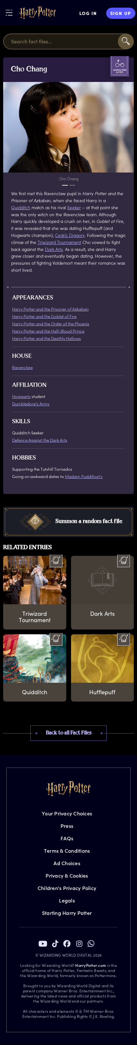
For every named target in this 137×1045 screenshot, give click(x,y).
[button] (68, 522)
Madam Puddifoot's (84, 476)
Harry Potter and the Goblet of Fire (44, 316)
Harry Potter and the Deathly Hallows (46, 338)
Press (67, 825)
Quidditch (20, 207)
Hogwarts (21, 396)
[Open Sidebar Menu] (9, 12)
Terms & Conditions (67, 850)
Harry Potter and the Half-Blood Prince (48, 331)
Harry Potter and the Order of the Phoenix (50, 323)
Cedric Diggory (70, 235)
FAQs (67, 838)
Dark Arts (54, 249)
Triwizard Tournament (59, 242)
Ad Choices (67, 863)
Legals (67, 900)
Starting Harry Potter (67, 912)
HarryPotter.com (90, 965)
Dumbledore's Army (30, 403)
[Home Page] (37, 13)
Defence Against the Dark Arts (39, 440)
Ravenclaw (22, 367)
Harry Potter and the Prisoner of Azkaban (50, 309)
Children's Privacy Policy (67, 888)
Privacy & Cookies (67, 875)
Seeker (74, 207)
